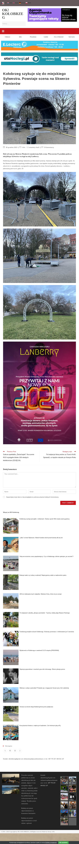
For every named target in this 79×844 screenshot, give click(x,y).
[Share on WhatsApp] (20, 751)
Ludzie (46, 37)
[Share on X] (5, 751)
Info (20, 37)
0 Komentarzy (49, 147)
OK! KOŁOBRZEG (12, 13)
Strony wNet (51, 831)
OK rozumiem (63, 842)
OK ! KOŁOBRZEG (23, 831)
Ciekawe (7, 37)
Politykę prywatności (51, 842)
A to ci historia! (59, 37)
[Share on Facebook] (10, 751)
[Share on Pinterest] (15, 751)
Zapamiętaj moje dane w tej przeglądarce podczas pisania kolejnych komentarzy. (32, 497)
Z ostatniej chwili (33, 147)
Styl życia (72, 37)
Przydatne (33, 37)
